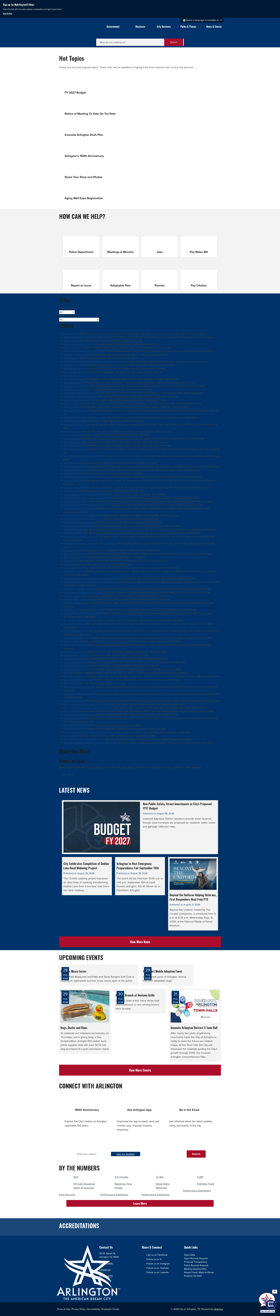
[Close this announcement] (276, 3)
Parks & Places (188, 26)
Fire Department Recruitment (78, 522)
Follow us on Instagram (158, 1263)
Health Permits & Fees (74, 571)
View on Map (106, 1263)
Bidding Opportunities (195, 1269)
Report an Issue (71, 333)
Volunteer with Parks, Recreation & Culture (85, 732)
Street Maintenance (73, 382)
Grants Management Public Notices (81, 739)
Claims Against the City (75, 669)
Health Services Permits (75, 365)
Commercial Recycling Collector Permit (83, 519)
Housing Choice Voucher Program (80, 536)
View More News (140, 941)
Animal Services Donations (77, 466)
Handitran (68, 672)
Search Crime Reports (74, 554)
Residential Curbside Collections (80, 589)
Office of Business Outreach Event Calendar (85, 494)
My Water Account (72, 603)
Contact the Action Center (76, 424)
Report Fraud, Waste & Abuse (199, 1272)
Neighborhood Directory (75, 631)
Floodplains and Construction (78, 714)
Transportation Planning (75, 410)
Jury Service (69, 491)
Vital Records (70, 735)
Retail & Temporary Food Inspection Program (86, 704)
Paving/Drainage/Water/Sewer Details (82, 613)
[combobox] (202, 20)
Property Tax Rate (193, 1276)
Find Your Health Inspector (76, 421)
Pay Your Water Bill (72, 372)
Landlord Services (72, 473)
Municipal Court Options (75, 725)
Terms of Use (63, 1309)
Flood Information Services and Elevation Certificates (90, 543)
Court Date (69, 564)
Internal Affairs (70, 658)
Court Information (72, 431)
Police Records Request (196, 1265)
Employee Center (110, 1309)
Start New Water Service (75, 599)
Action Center (70, 610)
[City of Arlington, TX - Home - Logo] (77, 30)
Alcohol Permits (71, 463)
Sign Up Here (7, 13)
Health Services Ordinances (77, 655)
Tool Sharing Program (74, 624)
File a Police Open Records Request (81, 456)
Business (140, 26)
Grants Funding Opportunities (78, 679)
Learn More (67, 774)
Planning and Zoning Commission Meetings (85, 337)
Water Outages (70, 683)
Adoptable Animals (73, 550)
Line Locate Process (73, 379)
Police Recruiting (72, 442)
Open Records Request (75, 728)
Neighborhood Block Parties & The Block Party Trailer (90, 742)
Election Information (73, 662)
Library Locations (72, 403)
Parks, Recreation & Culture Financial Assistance (88, 707)
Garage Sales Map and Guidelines (80, 396)
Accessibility (93, 1309)
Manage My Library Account (77, 344)
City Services (164, 26)
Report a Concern (72, 347)
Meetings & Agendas (74, 665)
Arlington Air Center (73, 651)
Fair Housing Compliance (76, 501)
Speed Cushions (71, 375)
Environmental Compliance (77, 686)
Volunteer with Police (74, 637)
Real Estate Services (73, 445)
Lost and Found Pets (73, 480)
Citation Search (71, 358)
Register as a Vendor (73, 340)
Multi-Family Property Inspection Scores (83, 351)
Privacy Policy (79, 1309)
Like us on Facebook (156, 1255)
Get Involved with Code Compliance (81, 417)
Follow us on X (153, 1259)
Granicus (218, 1309)
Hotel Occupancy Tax (74, 700)
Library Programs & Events (76, 400)
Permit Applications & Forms (77, 526)
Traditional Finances (73, 718)
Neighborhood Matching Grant (78, 693)
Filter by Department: (70, 315)
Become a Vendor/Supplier (77, 487)
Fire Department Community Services (82, 592)
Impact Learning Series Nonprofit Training (84, 505)
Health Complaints (72, 389)
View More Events (140, 1070)
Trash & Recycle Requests (76, 386)
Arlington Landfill (72, 596)
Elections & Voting (72, 533)
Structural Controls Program (77, 620)
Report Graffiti (70, 711)
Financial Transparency (195, 1262)
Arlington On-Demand (74, 676)
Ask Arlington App (72, 568)
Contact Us (105, 1269)
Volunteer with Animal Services (79, 508)
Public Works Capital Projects (78, 393)
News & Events (214, 26)
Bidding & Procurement (75, 644)
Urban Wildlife (70, 561)
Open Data (68, 557)
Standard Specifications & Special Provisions (85, 498)
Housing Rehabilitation (75, 470)
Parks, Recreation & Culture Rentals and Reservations (90, 578)
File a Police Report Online (77, 449)
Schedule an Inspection (75, 368)
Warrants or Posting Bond (76, 354)
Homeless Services (73, 435)
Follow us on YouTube (157, 1268)
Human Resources (72, 529)
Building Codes (71, 641)
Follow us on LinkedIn (157, 1272)
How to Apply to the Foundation (79, 515)
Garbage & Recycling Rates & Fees (81, 477)
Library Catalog (71, 407)
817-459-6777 (106, 1276)
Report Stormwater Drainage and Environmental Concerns (92, 361)
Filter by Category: (68, 308)
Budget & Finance (72, 438)
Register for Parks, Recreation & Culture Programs (88, 582)
